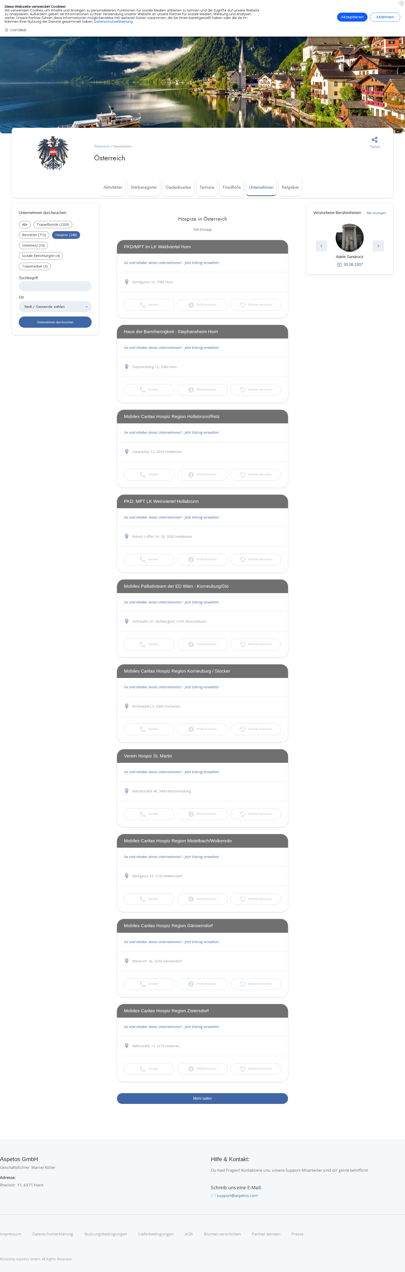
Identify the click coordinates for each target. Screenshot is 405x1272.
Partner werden (266, 1234)
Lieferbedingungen (155, 1234)
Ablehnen (385, 17)
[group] (349, 245)
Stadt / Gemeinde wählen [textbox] (44, 306)
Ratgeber (290, 187)
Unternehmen (261, 187)
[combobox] (55, 306)
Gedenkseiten (178, 187)
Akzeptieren (352, 17)
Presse (298, 1234)
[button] (321, 246)
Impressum (10, 1234)
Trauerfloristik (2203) (53, 224)
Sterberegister (144, 187)
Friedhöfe (232, 187)
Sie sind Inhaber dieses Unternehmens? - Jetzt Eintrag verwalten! (171, 262)
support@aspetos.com (237, 1195)
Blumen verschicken (222, 1234)
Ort (21, 297)
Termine (206, 187)
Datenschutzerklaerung (113, 21)
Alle (24, 224)
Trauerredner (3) (35, 266)
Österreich (102, 146)
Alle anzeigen (376, 213)
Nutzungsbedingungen (105, 1234)
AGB (189, 1234)
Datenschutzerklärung (52, 1234)
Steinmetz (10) (33, 245)
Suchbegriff (28, 278)
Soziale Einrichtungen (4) (41, 255)
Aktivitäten (112, 187)
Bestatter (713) (34, 235)
